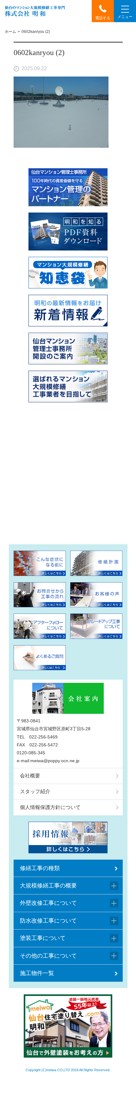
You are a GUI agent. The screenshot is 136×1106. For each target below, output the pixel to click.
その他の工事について (48, 956)
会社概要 (30, 775)
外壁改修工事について (48, 903)
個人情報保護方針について (50, 807)
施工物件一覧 (37, 973)
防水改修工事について (48, 921)
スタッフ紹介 (35, 791)
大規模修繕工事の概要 (48, 885)
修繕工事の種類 (40, 868)
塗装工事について (42, 938)
